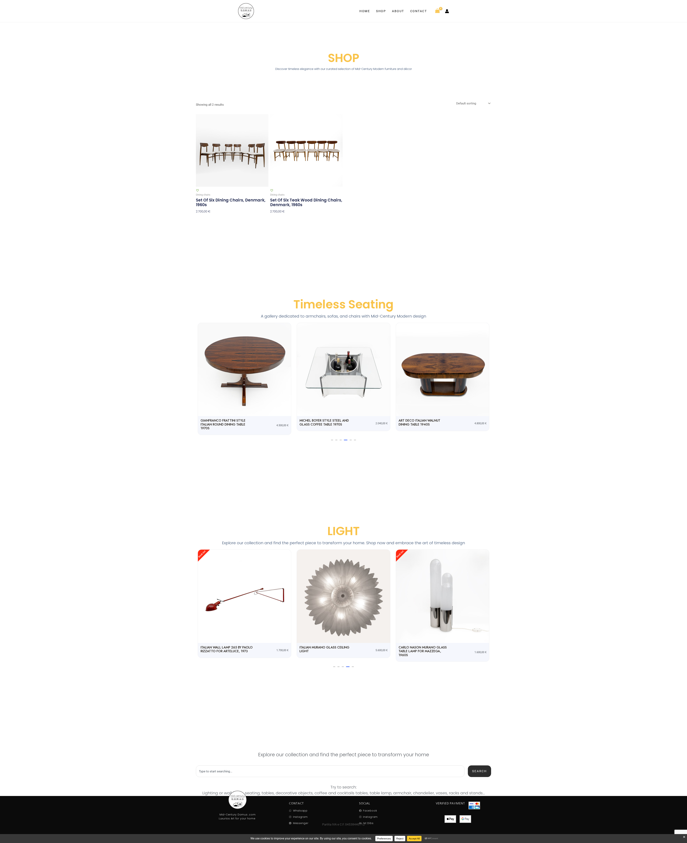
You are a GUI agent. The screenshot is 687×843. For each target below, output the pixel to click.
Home (364, 11)
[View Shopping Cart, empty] (437, 11)
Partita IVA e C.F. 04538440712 (343, 824)
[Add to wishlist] (197, 190)
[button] (334, 666)
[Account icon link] (447, 11)
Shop (381, 11)
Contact (418, 11)
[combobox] (330, 771)
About (398, 11)
